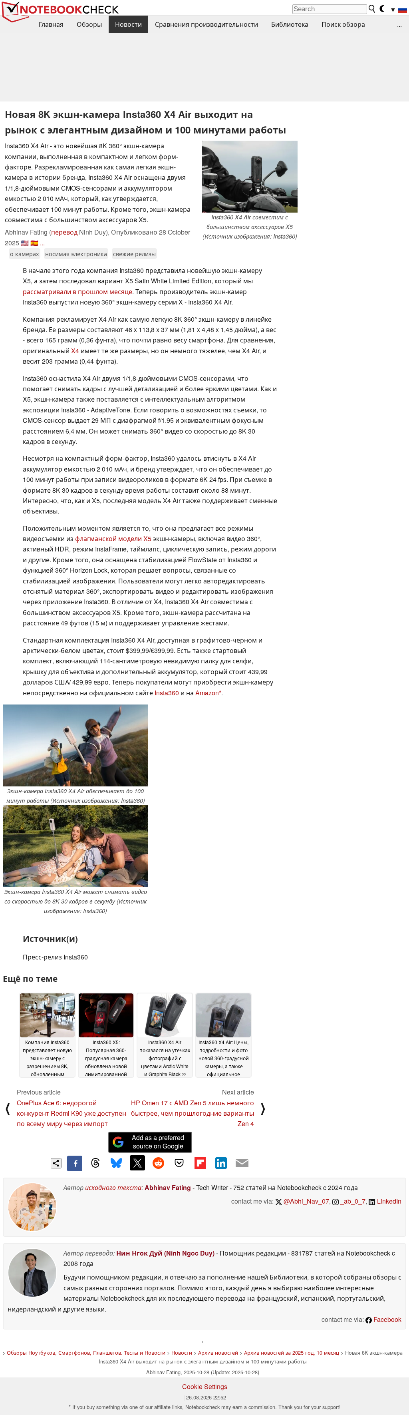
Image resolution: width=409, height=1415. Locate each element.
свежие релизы (134, 253)
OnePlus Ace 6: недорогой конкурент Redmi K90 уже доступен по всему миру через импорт (71, 1113)
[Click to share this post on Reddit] (158, 1162)
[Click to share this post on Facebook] (74, 1163)
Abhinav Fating (168, 1187)
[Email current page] (242, 1163)
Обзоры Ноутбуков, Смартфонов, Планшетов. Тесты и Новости (86, 1352)
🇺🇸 (25, 242)
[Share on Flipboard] (200, 1162)
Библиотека (289, 24)
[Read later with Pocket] (179, 1162)
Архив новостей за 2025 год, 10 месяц (291, 1352)
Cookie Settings (204, 1386)
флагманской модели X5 (113, 538)
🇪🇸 (34, 242)
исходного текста (113, 1187)
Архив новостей (218, 1352)
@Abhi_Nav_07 (305, 1201)
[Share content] (56, 1163)
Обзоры (89, 24)
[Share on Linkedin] (220, 1162)
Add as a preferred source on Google (158, 1141)
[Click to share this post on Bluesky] (116, 1163)
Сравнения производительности (206, 24)
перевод (64, 232)
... (399, 24)
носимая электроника (76, 253)
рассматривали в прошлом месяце (77, 291)
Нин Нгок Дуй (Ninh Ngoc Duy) (165, 1253)
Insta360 (167, 692)
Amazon (207, 692)
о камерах (24, 253)
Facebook (386, 1319)
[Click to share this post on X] (137, 1162)
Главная (51, 24)
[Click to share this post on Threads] (95, 1163)
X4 (75, 350)
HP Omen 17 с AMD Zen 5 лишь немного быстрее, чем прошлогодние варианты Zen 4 (192, 1113)
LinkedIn (388, 1201)
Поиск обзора (343, 24)
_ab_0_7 (352, 1201)
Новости (128, 24)
